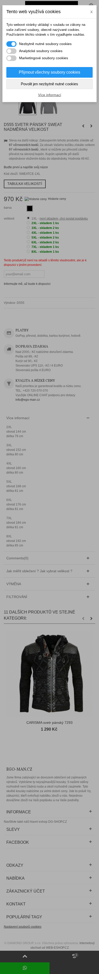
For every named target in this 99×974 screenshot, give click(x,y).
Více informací (49, 95)
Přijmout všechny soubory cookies (49, 72)
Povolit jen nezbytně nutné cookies (49, 84)
